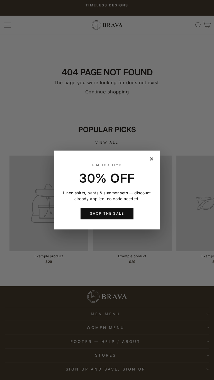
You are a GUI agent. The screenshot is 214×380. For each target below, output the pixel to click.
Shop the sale (107, 213)
